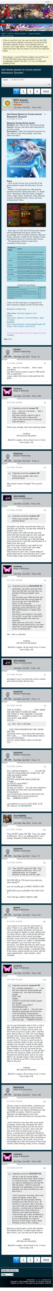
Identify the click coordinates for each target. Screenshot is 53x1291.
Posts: (34, 107)
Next (46, 91)
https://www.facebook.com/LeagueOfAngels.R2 (26, 324)
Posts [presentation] (5, 80)
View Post (37, 408)
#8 (45, 706)
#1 (45, 114)
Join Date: (18, 107)
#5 (45, 510)
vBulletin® (38, 1280)
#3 (45, 403)
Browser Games (20, 33)
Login (47, 2)
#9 (45, 767)
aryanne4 (22, 804)
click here (31, 61)
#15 (44, 1168)
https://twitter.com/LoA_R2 (24, 326)
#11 (44, 863)
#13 (44, 980)
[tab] (5, 80)
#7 (45, 675)
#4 (45, 468)
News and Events (7, 36)
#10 (44, 830)
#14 (44, 1102)
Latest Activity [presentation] (17, 80)
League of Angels (34, 33)
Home (3, 33)
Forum (10, 33)
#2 (45, 363)
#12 (44, 922)
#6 (45, 580)
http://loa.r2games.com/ (27, 313)
